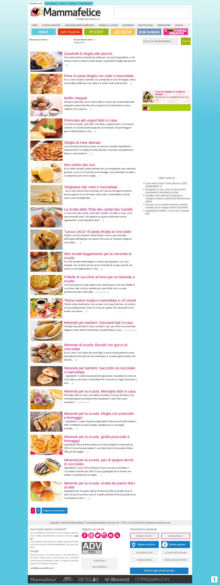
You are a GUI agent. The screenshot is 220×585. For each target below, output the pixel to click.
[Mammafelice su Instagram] (104, 538)
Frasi (62, 4)
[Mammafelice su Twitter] (98, 538)
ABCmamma (51, 4)
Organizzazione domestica (79, 25)
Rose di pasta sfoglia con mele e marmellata (99, 76)
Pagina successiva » (54, 510)
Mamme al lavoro (108, 25)
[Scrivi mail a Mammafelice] (111, 538)
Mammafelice (36, 4)
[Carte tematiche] (69, 32)
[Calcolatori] (122, 32)
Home (35, 25)
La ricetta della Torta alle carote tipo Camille (98, 209)
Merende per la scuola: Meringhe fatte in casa (100, 391)
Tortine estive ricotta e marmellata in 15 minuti (100, 300)
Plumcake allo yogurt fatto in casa (90, 120)
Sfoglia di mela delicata (82, 143)
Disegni (72, 4)
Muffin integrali (75, 98)
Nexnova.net (164, 523)
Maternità (128, 25)
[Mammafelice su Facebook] (85, 538)
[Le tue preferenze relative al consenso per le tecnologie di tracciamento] (214, 579)
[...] (157, 100)
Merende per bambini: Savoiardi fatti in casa (98, 323)
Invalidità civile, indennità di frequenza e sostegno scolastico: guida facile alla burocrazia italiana (167, 198)
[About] (43, 32)
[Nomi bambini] (148, 32)
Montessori (164, 25)
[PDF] (96, 32)
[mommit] (92, 556)
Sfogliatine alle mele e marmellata (90, 187)
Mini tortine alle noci (79, 165)
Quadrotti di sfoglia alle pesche (88, 54)
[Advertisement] (152, 13)
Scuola (179, 25)
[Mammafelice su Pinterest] (91, 538)
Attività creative (51, 25)
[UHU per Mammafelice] (175, 32)
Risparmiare (85, 4)
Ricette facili (145, 25)
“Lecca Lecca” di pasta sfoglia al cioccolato (97, 232)
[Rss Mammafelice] (117, 538)
